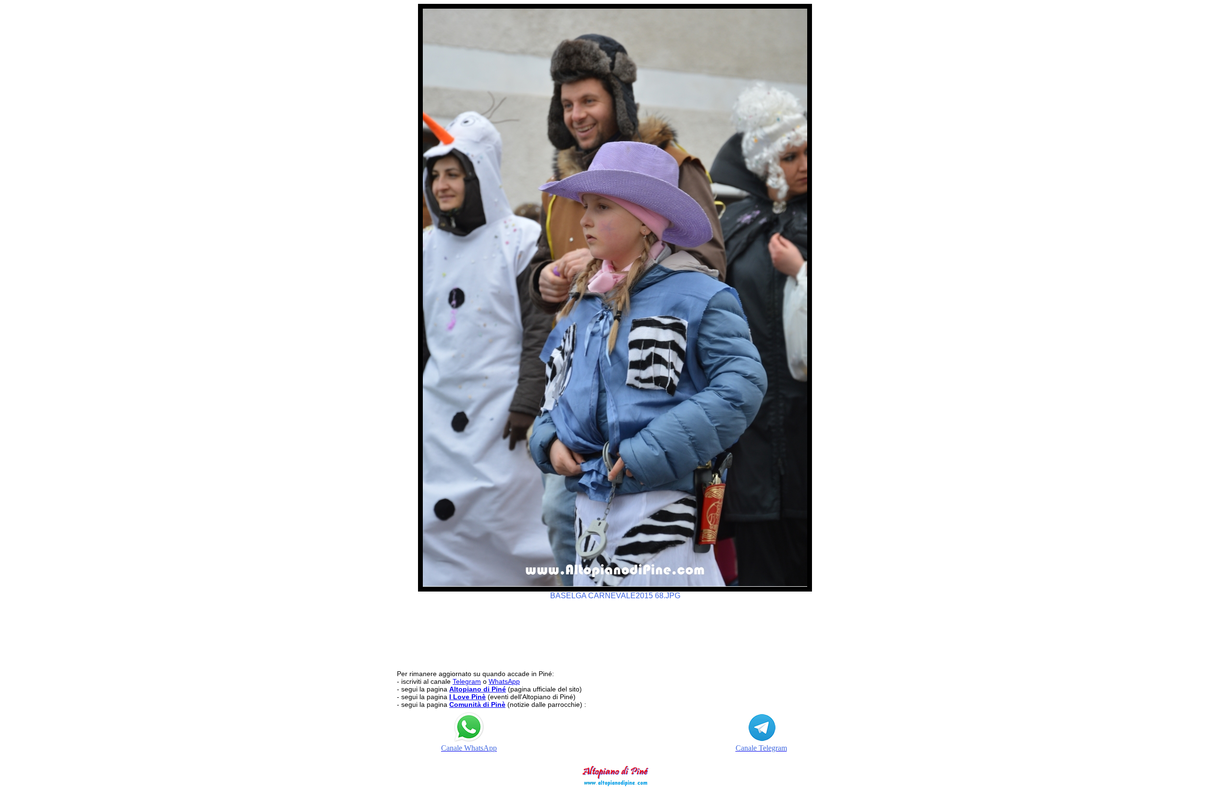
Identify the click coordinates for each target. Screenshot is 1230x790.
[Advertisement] (615, 630)
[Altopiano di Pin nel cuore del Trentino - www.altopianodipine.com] (615, 783)
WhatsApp (504, 681)
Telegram (467, 681)
